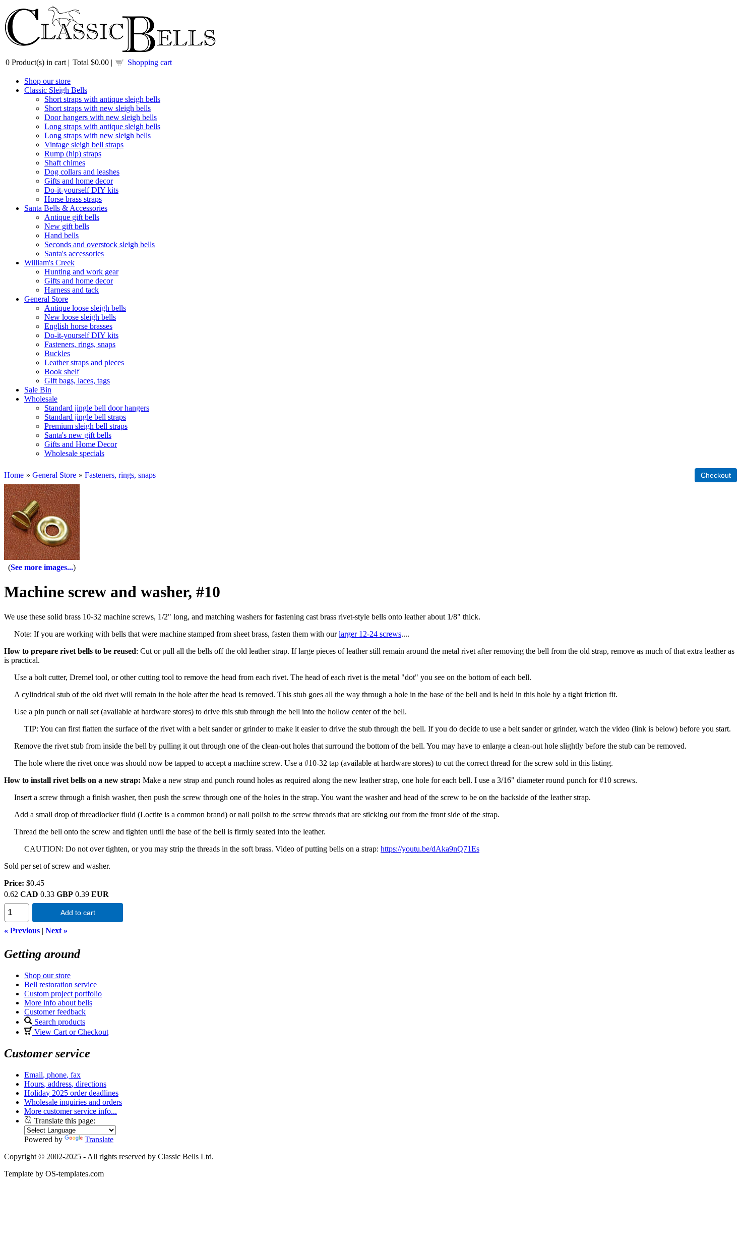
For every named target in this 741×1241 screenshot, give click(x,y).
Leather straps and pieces (84, 362)
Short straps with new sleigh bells (97, 108)
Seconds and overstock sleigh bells (99, 244)
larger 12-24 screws (370, 634)
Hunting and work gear (81, 271)
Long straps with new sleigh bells (97, 135)
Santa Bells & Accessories (65, 208)
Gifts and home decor (78, 181)
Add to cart (77, 913)
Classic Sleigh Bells (55, 90)
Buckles (57, 353)
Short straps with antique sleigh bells (102, 99)
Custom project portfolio (63, 993)
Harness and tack (71, 290)
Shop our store (47, 81)
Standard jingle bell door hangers (96, 408)
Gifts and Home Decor (80, 444)
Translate (99, 1139)
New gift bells (66, 226)
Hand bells (61, 235)
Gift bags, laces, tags (77, 380)
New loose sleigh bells (80, 317)
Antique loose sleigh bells (85, 308)
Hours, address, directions (65, 1084)
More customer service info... (70, 1111)
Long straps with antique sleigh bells (102, 126)
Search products (58, 1022)
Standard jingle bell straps (85, 417)
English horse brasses (78, 326)
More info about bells (58, 1002)
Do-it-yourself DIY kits (81, 190)
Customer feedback (55, 1011)
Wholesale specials (74, 453)
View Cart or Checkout (70, 1032)
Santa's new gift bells (77, 435)
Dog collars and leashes (81, 171)
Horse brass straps (73, 199)
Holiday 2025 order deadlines (71, 1093)
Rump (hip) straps (72, 153)
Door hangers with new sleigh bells (100, 117)
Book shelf (61, 371)
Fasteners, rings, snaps (79, 344)
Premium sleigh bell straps (86, 426)
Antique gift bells (71, 217)
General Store (46, 299)
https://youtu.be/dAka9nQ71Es (430, 848)
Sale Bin (37, 389)
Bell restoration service (60, 984)
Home (14, 475)
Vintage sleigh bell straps (84, 144)
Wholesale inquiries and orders (73, 1102)
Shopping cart (150, 62)
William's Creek (49, 262)
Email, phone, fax (52, 1074)
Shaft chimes (64, 162)
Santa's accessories (74, 253)
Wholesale (40, 398)
